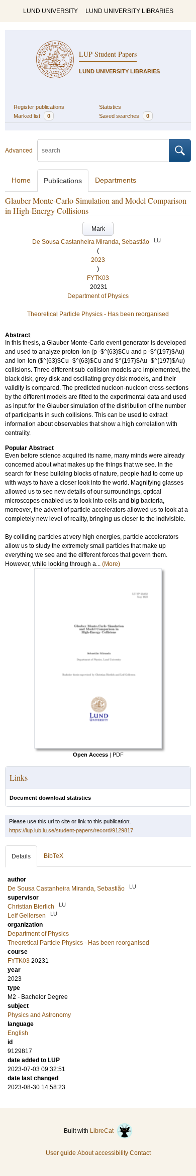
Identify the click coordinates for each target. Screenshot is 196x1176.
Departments (115, 180)
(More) (111, 563)
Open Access (90, 755)
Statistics (110, 107)
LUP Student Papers (108, 54)
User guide (61, 1152)
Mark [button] (98, 228)
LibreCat (103, 1130)
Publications (63, 181)
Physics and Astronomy (39, 1014)
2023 (98, 259)
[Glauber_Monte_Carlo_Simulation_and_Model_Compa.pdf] (98, 746)
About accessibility (102, 1152)
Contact (140, 1152)
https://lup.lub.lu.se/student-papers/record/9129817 (71, 830)
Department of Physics (98, 296)
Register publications (39, 107)
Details (21, 856)
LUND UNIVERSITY (50, 11)
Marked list (32, 116)
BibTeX (53, 855)
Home (21, 180)
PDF (118, 755)
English (18, 1033)
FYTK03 (98, 277)
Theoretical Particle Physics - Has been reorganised (98, 314)
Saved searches (124, 116)
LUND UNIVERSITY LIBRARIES (129, 11)
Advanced (19, 150)
